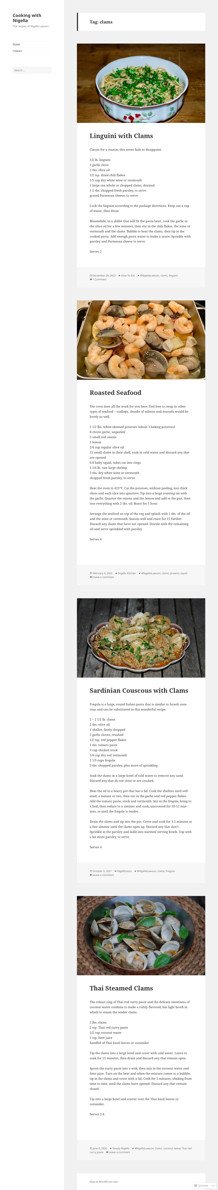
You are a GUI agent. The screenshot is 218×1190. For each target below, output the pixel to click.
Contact (17, 51)
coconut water (171, 1148)
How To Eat (128, 275)
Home (16, 44)
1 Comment (100, 279)
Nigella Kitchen (127, 573)
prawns (174, 573)
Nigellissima (124, 871)
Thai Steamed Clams (121, 988)
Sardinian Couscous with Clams (139, 690)
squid (183, 573)
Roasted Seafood (115, 392)
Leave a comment (103, 577)
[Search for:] (32, 70)
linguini (173, 275)
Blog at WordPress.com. (104, 1181)
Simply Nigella (120, 1148)
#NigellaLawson (149, 275)
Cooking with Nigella (27, 17)
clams (164, 275)
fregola (170, 871)
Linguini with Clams (121, 135)
